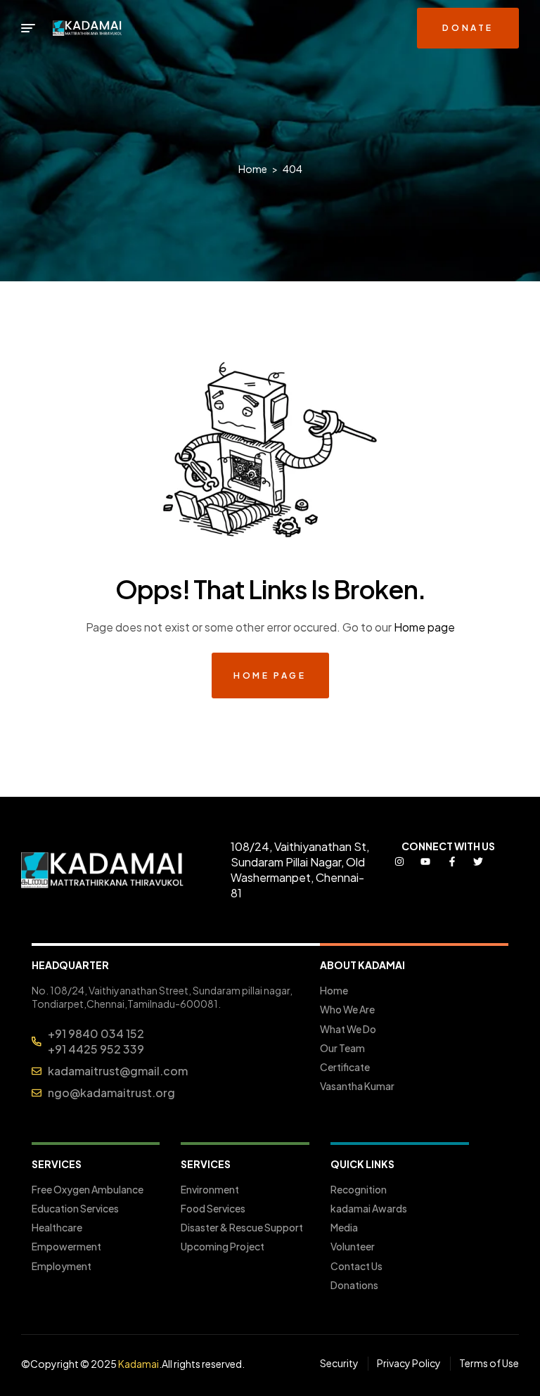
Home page (424, 627)
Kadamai (138, 1363)
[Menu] (28, 28)
